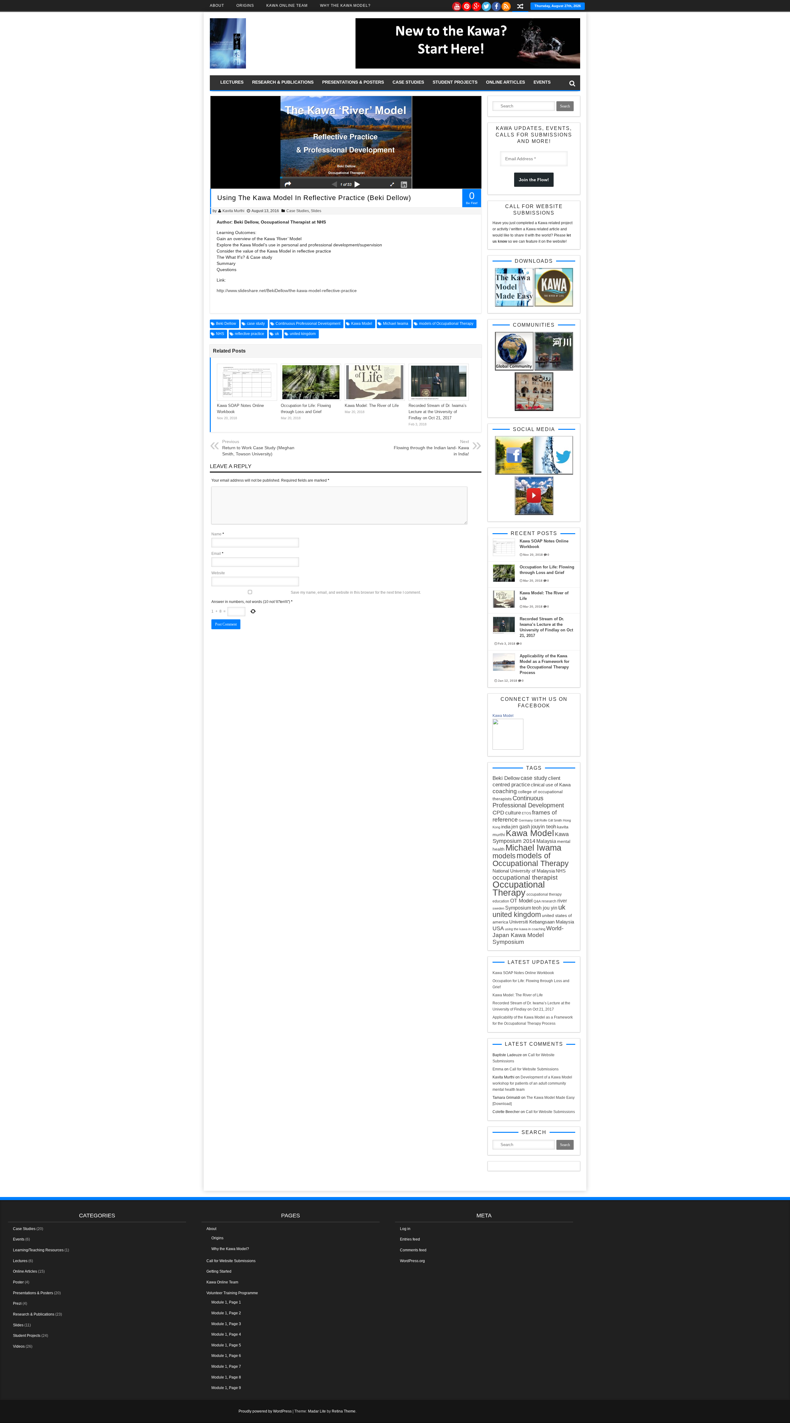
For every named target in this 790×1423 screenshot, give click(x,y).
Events (542, 82)
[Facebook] (496, 5)
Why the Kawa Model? (345, 5)
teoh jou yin (544, 907)
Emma (498, 1069)
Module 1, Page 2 (226, 1313)
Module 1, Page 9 (226, 1388)
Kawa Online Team (287, 5)
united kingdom (303, 334)
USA (498, 928)
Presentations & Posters (353, 82)
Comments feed (413, 1250)
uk (277, 334)
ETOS (526, 813)
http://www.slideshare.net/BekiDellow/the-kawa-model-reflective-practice (287, 290)
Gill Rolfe (540, 820)
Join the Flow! (534, 179)
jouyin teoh (543, 827)
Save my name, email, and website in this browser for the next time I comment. (356, 592)
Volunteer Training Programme (232, 1293)
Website (218, 573)
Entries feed (410, 1239)
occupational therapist (525, 877)
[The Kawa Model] (228, 67)
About (217, 5)
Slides (316, 211)
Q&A (537, 901)
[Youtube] (456, 5)
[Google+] (476, 5)
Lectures (231, 82)
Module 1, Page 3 (226, 1324)
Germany (526, 820)
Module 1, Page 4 (226, 1334)
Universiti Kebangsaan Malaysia (541, 921)
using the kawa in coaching (525, 929)
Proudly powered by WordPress (265, 1411)
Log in (405, 1229)
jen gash (520, 826)
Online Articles (505, 82)
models (504, 856)
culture (513, 813)
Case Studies (408, 82)
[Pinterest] (466, 5)
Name (216, 534)
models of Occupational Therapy (446, 323)
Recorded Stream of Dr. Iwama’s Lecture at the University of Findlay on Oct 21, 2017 (438, 411)
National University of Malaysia (524, 870)
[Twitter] (486, 5)
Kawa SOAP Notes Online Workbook (523, 973)
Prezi (17, 1303)
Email (216, 553)
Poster (18, 1282)
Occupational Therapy (519, 888)
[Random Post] (520, 7)
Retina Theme (344, 1411)
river (562, 900)
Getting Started (218, 1271)
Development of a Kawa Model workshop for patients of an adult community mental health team (532, 1083)
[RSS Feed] (506, 5)
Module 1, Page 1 (226, 1302)
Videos (19, 1346)
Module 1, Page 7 (226, 1366)
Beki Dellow (226, 323)
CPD (498, 813)
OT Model (521, 901)
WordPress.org (412, 1261)
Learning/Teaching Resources (38, 1250)
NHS (220, 334)
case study (256, 323)
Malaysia (546, 841)
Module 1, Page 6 (226, 1356)
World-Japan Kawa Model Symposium (528, 935)
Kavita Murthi (233, 211)
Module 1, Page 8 (226, 1377)
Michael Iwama (395, 323)
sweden (498, 908)
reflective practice (249, 334)
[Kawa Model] (508, 748)
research (549, 901)
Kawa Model (361, 323)
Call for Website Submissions (534, 1069)
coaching (505, 791)
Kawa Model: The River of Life (372, 405)
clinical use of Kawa (551, 784)
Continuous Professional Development (308, 323)
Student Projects (455, 82)
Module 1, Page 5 (226, 1345)
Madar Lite (317, 1411)
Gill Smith (555, 820)
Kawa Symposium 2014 (531, 837)
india (505, 826)
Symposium (518, 907)
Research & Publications (283, 82)
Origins (245, 5)
